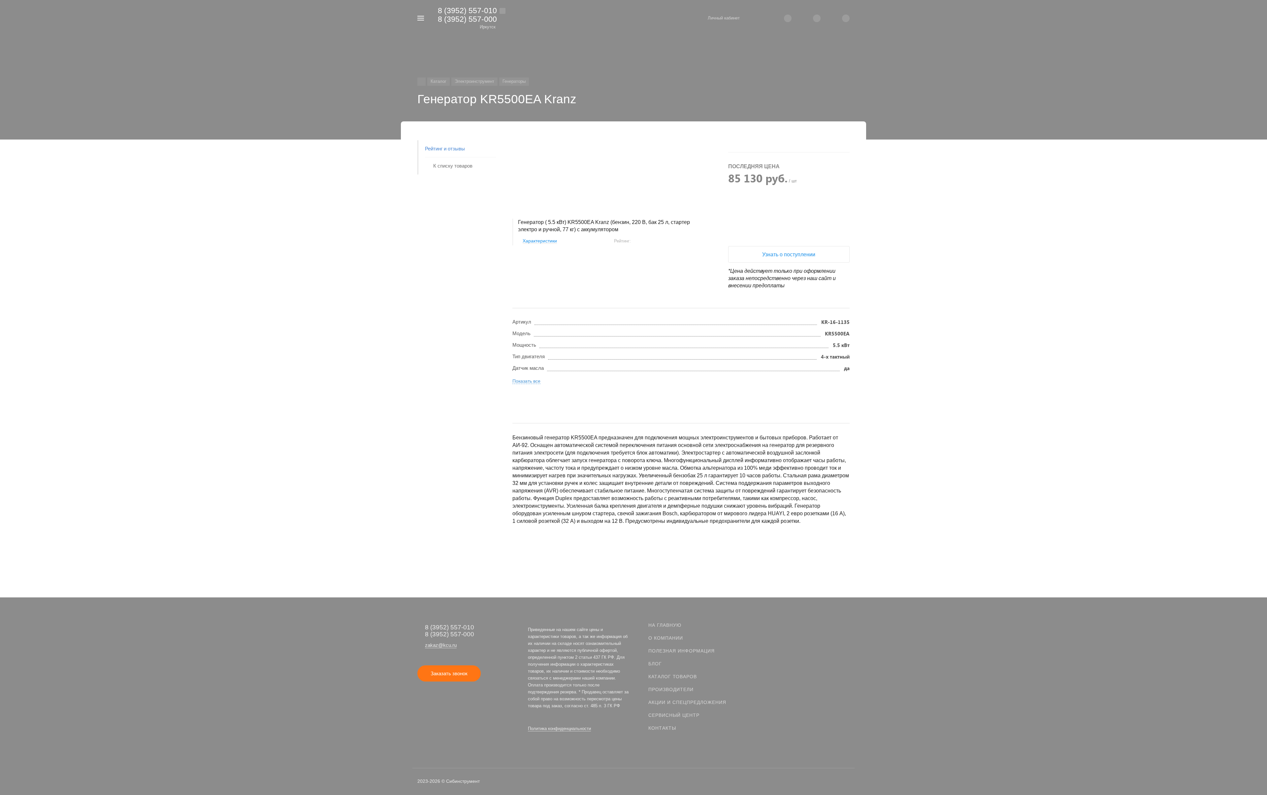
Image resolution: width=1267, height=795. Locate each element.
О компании (665, 638)
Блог (655, 663)
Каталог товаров (672, 676)
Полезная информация (681, 650)
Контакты (662, 728)
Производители (671, 689)
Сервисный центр (673, 715)
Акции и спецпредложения (687, 702)
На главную (664, 625)
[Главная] (421, 82)
